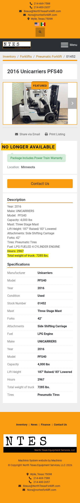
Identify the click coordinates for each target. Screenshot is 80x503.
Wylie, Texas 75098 (42, 18)
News (34, 424)
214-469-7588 (42, 3)
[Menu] (64, 45)
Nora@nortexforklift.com (42, 14)
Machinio (56, 460)
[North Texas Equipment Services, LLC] (40, 443)
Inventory (21, 424)
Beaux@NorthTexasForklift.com (42, 11)
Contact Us (40, 183)
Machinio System (28, 460)
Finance (45, 424)
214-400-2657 (42, 7)
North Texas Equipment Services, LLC (44, 465)
